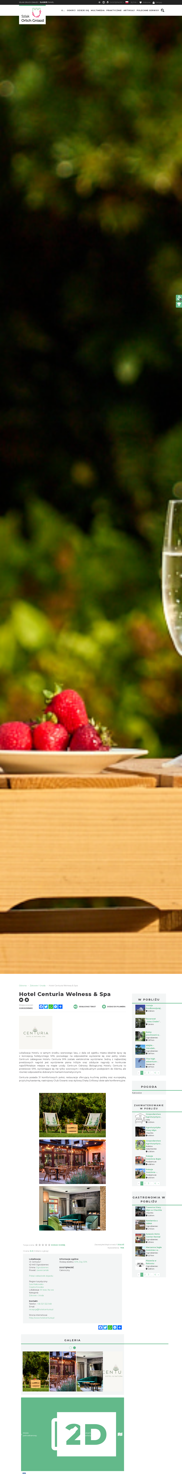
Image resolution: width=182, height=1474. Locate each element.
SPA (76, 1262)
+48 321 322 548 (44, 1304)
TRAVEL (47, 2)
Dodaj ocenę (58, 1245)
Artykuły (129, 10)
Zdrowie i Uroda (36, 1295)
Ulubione (146, 2)
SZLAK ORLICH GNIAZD (28, 2)
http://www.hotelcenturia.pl (41, 1318)
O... (63, 10)
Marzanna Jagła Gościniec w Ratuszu (154, 1267)
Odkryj (71, 10)
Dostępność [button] (116, 2)
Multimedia (98, 10)
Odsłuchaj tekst (87, 1007)
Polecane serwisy (148, 10)
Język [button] (133, 2)
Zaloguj (158, 2)
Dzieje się (83, 10)
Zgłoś (121, 1244)
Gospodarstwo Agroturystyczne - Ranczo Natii (154, 1160)
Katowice (149, 1101)
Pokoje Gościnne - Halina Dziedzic (154, 1189)
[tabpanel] (60, 1372)
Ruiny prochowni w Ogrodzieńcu (152, 1035)
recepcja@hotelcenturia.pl (41, 1309)
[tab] (70, 1347)
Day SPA (83, 1262)
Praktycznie (114, 10)
